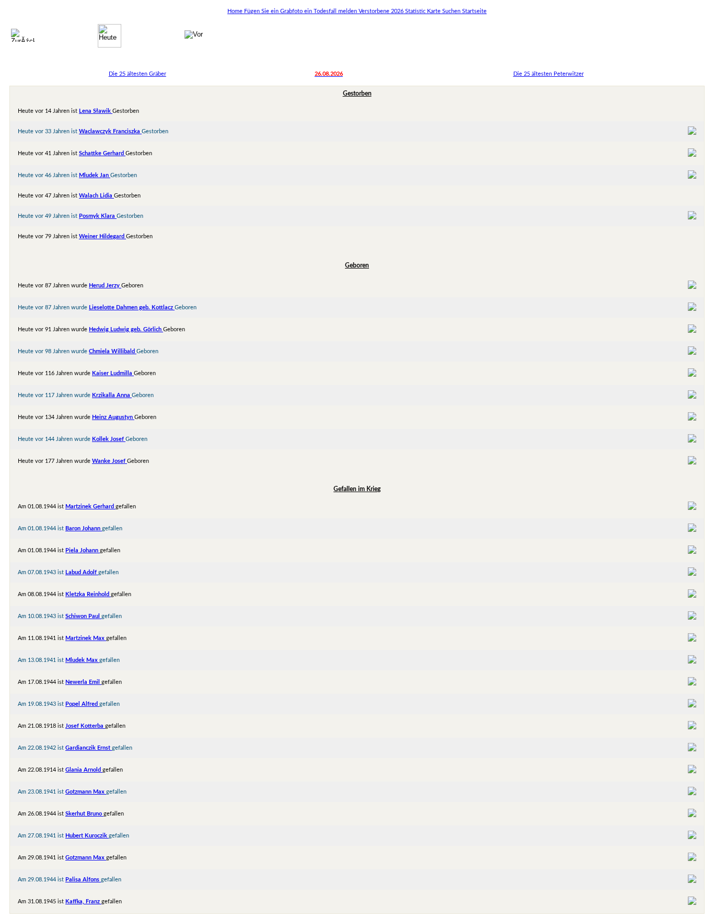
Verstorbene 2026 (382, 11)
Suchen (452, 11)
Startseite (474, 11)
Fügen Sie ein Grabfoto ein (279, 11)
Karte (434, 11)
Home (235, 11)
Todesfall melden (336, 11)
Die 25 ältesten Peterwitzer (548, 74)
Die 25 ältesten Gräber (137, 74)
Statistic (416, 11)
